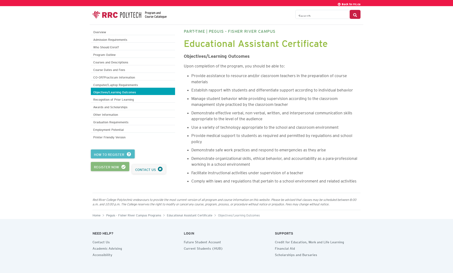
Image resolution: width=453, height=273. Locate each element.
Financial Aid (285, 248)
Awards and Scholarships (110, 106)
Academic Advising (107, 248)
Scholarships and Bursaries (296, 254)
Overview (99, 31)
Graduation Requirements (110, 121)
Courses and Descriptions (110, 62)
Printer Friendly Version (109, 137)
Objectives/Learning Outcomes (114, 92)
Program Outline (104, 54)
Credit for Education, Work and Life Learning (309, 241)
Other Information (105, 114)
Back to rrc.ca (351, 3)
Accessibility (102, 254)
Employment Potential (108, 129)
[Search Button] (355, 14)
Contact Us (101, 241)
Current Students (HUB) (203, 248)
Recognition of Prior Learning (113, 99)
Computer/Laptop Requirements (115, 84)
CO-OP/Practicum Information (114, 77)
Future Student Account (202, 241)
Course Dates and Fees (109, 69)
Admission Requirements (110, 39)
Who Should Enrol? (106, 47)
